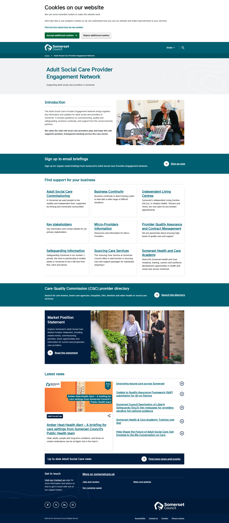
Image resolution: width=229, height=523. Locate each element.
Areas (169, 47)
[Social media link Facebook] (47, 504)
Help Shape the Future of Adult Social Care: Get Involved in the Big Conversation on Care (145, 433)
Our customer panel (92, 488)
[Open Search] (182, 47)
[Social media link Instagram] (73, 504)
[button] (109, 415)
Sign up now (178, 163)
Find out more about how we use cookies (64, 27)
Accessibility (140, 518)
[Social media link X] (56, 504)
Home (47, 56)
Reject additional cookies (96, 35)
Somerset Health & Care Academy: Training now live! (145, 421)
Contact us (153, 518)
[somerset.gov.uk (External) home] (57, 47)
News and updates (142, 482)
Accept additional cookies (60, 35)
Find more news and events (164, 459)
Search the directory (173, 295)
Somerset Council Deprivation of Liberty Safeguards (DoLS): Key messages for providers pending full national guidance (145, 407)
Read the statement (66, 352)
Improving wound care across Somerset (140, 383)
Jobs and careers (91, 482)
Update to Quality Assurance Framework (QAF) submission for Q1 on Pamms (144, 394)
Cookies (164, 518)
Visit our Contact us (55, 480)
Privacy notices (178, 518)
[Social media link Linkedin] (64, 504)
